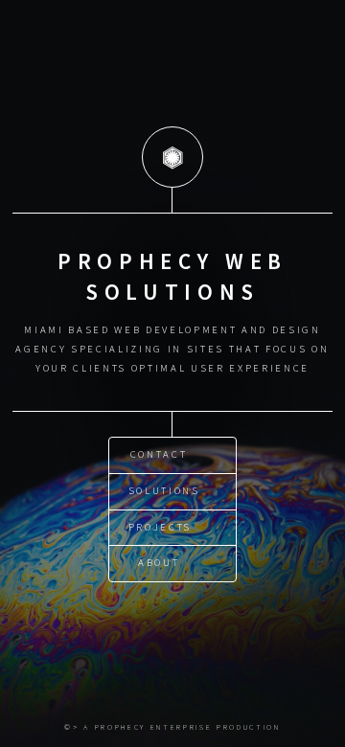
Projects (160, 527)
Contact (159, 454)
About (158, 562)
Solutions (164, 491)
